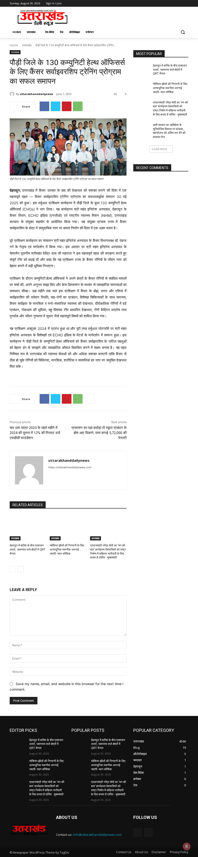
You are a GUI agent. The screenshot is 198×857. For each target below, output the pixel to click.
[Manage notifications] (187, 846)
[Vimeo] (179, 3)
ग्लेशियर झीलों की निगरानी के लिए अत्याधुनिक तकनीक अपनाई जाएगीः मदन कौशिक (67, 549)
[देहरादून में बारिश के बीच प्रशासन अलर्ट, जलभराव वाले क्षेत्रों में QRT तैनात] (28, 527)
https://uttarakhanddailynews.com (70, 467)
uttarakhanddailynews (36, 94)
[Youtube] (185, 3)
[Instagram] (165, 3)
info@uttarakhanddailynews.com (97, 834)
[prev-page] (13, 569)
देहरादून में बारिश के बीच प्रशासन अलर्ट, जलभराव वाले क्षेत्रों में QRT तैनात (27, 549)
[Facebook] (159, 3)
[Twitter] (172, 3)
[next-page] (20, 569)
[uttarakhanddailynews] (13, 94)
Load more (159, 149)
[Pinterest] (66, 106)
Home (14, 45)
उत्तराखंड (26, 45)
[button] (182, 32)
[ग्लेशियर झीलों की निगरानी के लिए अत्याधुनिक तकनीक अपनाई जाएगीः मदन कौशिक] (68, 527)
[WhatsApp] (78, 106)
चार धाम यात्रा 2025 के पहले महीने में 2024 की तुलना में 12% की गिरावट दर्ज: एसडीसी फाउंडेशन (35, 433)
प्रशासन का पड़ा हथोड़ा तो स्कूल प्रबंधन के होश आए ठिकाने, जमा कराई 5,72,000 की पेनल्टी (99, 433)
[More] (89, 106)
